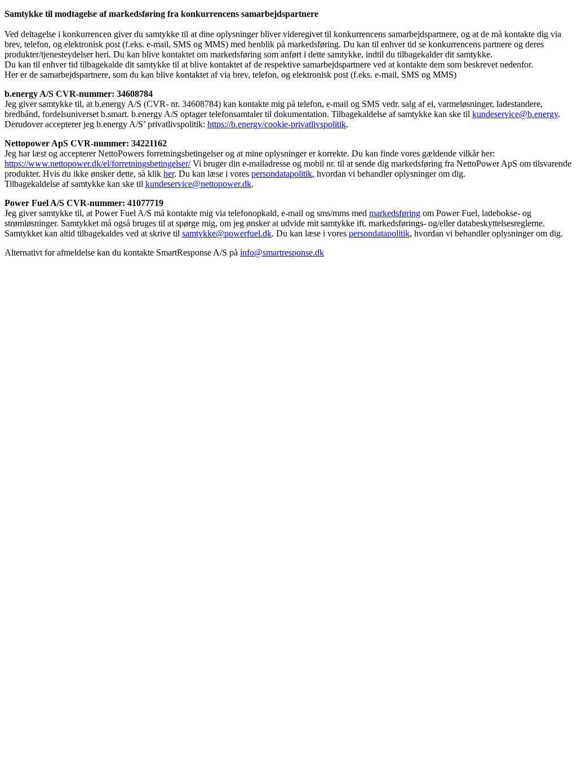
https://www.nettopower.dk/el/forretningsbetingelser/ (97, 163)
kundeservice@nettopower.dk (198, 184)
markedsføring (394, 213)
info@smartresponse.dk (282, 252)
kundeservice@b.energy (515, 114)
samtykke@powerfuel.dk (227, 233)
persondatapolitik (281, 173)
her (168, 173)
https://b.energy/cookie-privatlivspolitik (276, 124)
